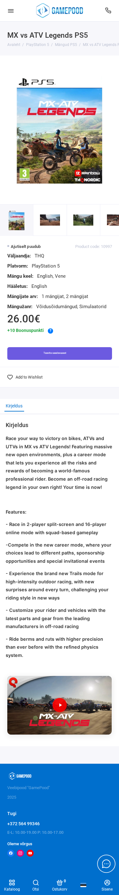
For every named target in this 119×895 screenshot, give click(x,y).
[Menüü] (11, 10)
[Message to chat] (106, 863)
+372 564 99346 (23, 823)
